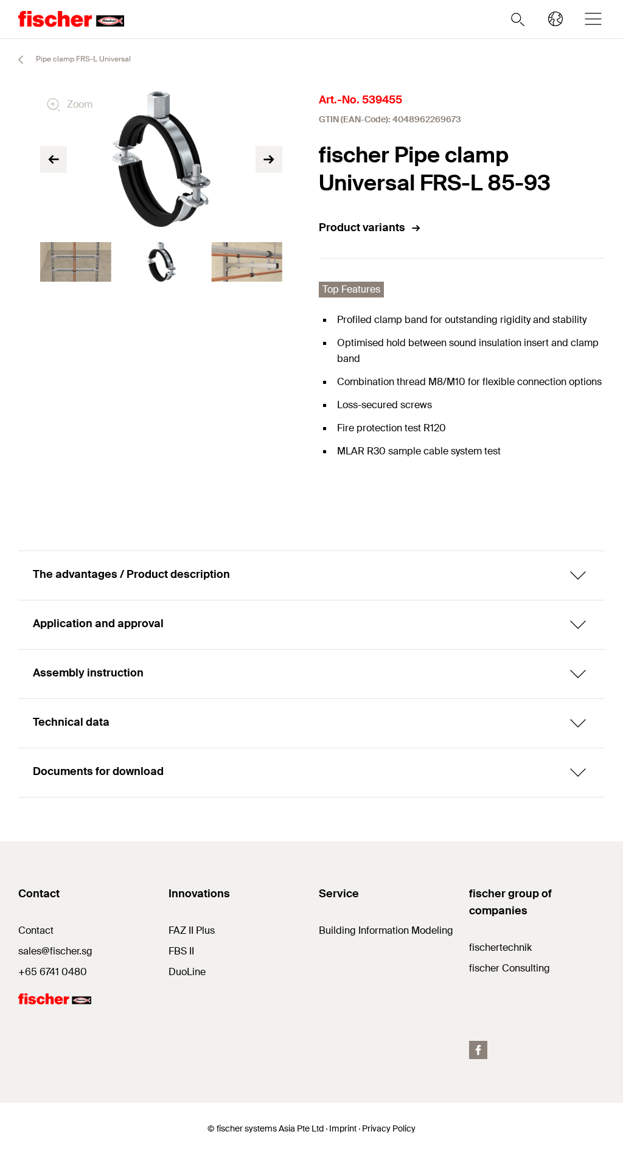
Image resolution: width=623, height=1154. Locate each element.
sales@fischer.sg (55, 951)
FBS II (181, 951)
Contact (36, 930)
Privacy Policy (389, 1128)
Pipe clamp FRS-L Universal (82, 59)
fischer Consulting (509, 968)
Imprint (343, 1128)
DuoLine (187, 971)
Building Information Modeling (386, 930)
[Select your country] (555, 19)
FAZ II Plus (192, 930)
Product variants (362, 227)
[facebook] (478, 1050)
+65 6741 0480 (52, 971)
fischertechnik (500, 947)
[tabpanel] (75, 262)
